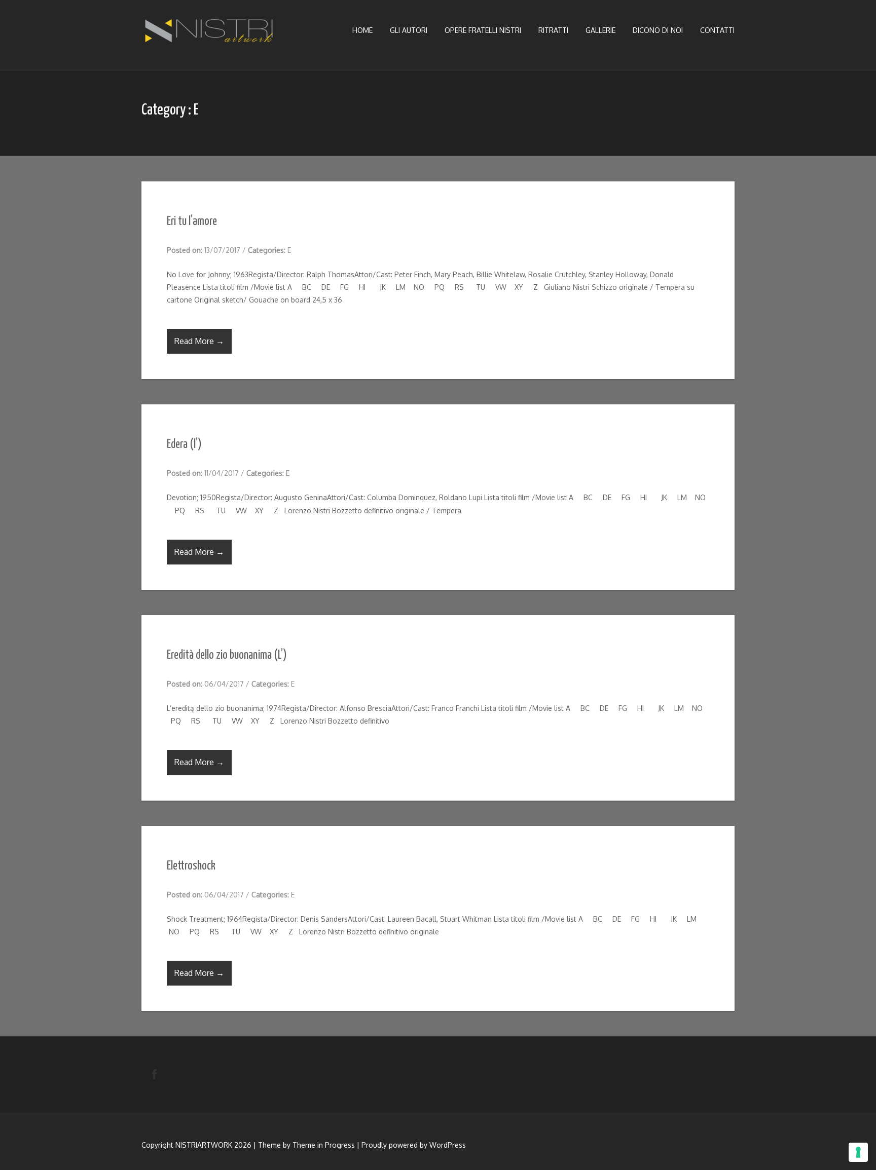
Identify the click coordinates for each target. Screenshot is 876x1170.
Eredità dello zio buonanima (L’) (227, 655)
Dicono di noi (658, 30)
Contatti (717, 30)
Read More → (199, 341)
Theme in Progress (324, 1145)
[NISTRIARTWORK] (209, 33)
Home (362, 30)
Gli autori (408, 30)
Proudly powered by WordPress (413, 1145)
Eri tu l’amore (192, 222)
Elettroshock (191, 866)
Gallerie (600, 30)
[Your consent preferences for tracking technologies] (858, 1152)
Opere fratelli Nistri (483, 30)
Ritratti (553, 30)
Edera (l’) (184, 444)
